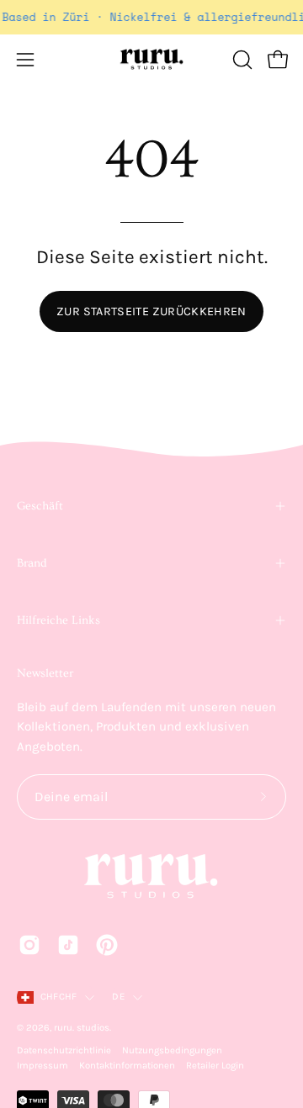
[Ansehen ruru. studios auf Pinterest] (107, 945)
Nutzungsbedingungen (172, 1050)
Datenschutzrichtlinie (64, 1050)
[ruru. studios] (151, 60)
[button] (240, 59)
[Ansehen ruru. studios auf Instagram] (29, 945)
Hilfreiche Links (58, 620)
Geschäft (40, 506)
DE (118, 996)
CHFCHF (58, 996)
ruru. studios (81, 1027)
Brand (32, 563)
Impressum (42, 1065)
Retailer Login (215, 1065)
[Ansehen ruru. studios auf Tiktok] (68, 945)
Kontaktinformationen (127, 1065)
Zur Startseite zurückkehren (151, 311)
